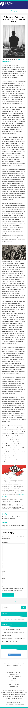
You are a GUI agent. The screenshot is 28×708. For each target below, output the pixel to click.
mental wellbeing (16, 502)
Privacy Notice (19, 663)
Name (4, 564)
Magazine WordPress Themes (10, 704)
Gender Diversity (6, 635)
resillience (19, 505)
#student (9, 501)
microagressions (7, 504)
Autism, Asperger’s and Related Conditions (13, 632)
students (18, 507)
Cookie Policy (8, 663)
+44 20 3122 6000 (14, 684)
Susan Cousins (6, 508)
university (21, 508)
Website (4, 579)
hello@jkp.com (14, 686)
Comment (5, 542)
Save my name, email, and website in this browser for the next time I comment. (12, 589)
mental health (6, 502)
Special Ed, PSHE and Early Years (10, 641)
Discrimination (17, 501)
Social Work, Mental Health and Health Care (13, 638)
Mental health (18, 499)
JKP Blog (19, 702)
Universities (14, 508)
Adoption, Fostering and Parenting (11, 629)
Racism (14, 505)
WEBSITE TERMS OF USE (14, 665)
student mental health (9, 507)
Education (11, 499)
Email (4, 571)
